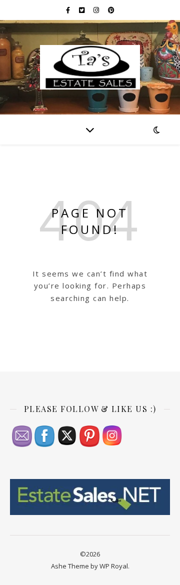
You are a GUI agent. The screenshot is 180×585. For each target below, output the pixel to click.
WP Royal (114, 566)
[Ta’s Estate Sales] (90, 67)
